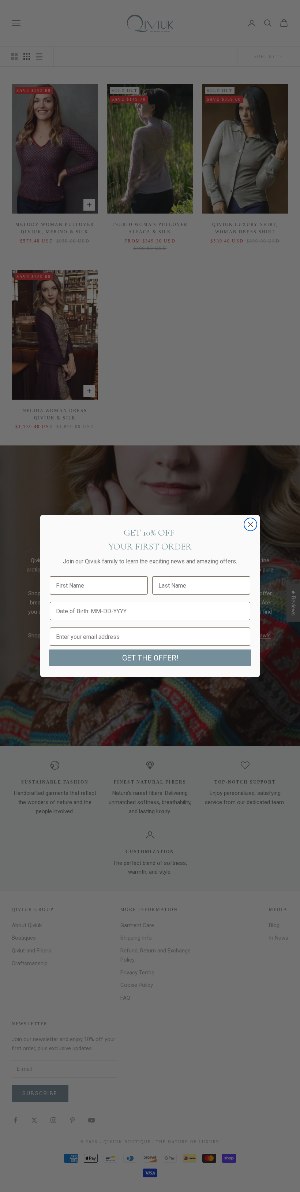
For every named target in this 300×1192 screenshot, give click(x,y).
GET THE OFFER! (150, 658)
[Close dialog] (250, 524)
